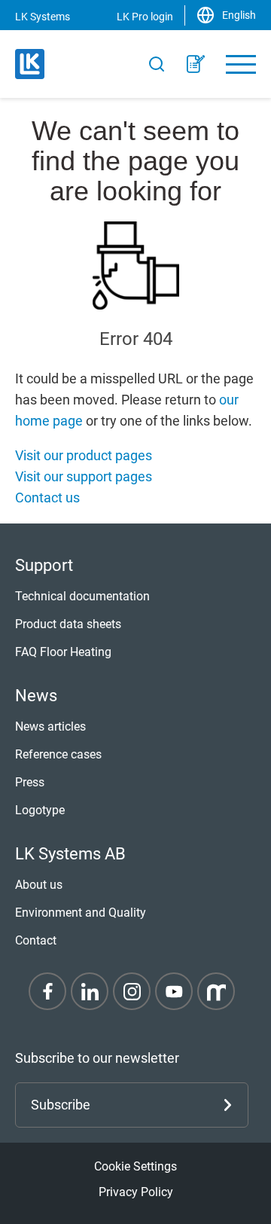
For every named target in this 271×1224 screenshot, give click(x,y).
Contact (35, 940)
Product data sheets (68, 624)
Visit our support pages (83, 476)
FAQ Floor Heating (63, 652)
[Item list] (196, 64)
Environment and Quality (80, 912)
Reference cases (58, 754)
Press (29, 782)
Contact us (47, 497)
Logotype (40, 810)
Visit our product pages (83, 455)
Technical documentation (82, 596)
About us (38, 885)
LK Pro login (145, 17)
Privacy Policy (136, 1192)
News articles (50, 726)
